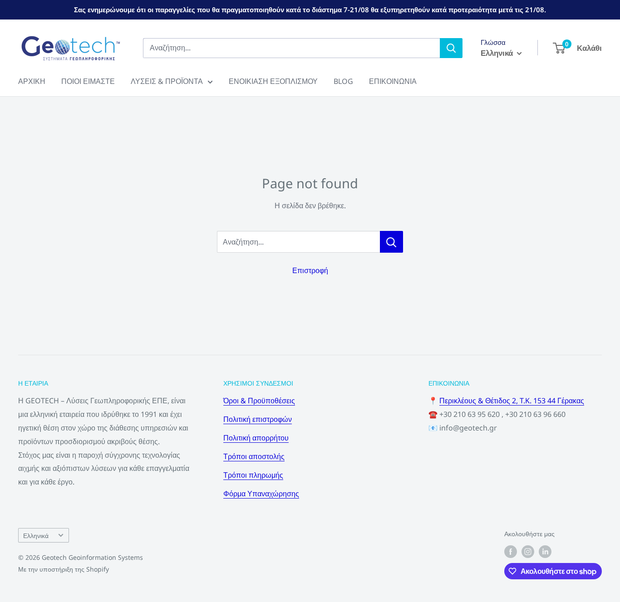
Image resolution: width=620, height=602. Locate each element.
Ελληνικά (36, 535)
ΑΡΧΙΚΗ (31, 81)
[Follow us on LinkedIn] (545, 551)
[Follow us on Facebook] (510, 551)
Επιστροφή (310, 270)
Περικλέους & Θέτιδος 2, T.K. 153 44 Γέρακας (511, 401)
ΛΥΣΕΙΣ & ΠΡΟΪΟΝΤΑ (167, 81)
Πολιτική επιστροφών (257, 419)
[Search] (451, 48)
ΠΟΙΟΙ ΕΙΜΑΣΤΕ (88, 81)
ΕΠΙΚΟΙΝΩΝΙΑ (393, 81)
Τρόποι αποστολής (254, 456)
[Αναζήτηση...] (391, 242)
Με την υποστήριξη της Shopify (63, 569)
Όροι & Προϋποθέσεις (259, 401)
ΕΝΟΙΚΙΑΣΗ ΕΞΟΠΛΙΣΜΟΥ (273, 81)
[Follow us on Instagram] (528, 551)
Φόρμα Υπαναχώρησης (261, 494)
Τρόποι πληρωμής (253, 475)
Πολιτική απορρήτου (256, 438)
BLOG (343, 81)
